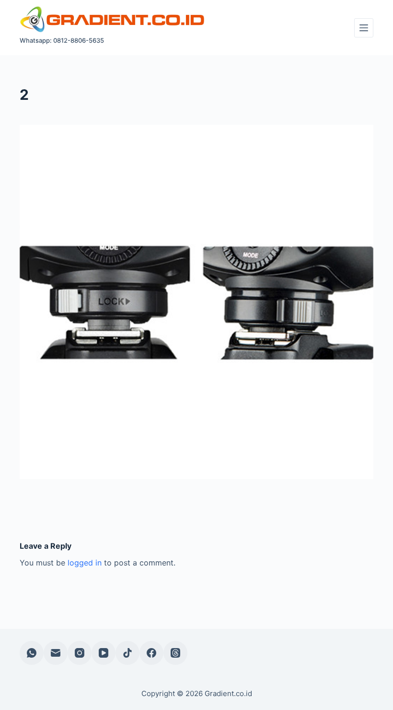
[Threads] (175, 653)
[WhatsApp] (32, 653)
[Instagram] (80, 653)
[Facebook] (151, 653)
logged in (85, 562)
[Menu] (363, 27)
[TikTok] (127, 653)
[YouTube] (104, 653)
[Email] (56, 653)
